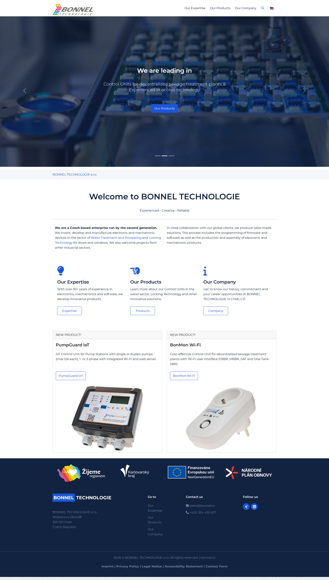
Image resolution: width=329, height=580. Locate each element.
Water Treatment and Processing (116, 238)
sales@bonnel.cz (202, 505)
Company (215, 311)
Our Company (245, 8)
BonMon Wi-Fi (185, 345)
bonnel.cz (208, 557)
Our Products (220, 8)
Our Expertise (194, 8)
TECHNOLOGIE (82, 497)
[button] (262, 9)
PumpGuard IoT (72, 345)
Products (143, 311)
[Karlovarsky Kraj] (137, 471)
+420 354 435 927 (202, 512)
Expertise (69, 311)
